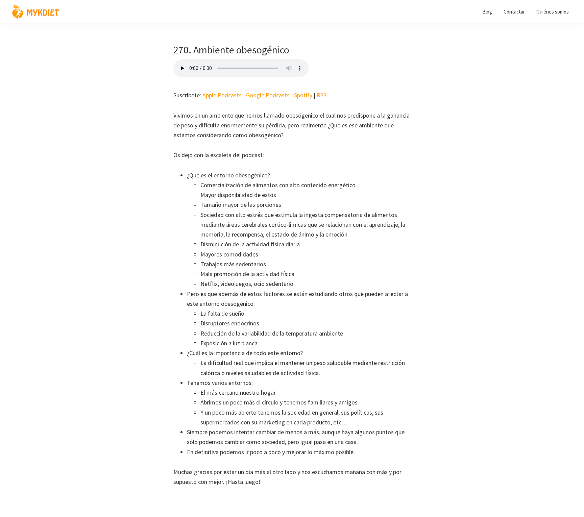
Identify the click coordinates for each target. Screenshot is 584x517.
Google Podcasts (268, 95)
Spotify (303, 95)
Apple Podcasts (222, 95)
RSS (321, 95)
